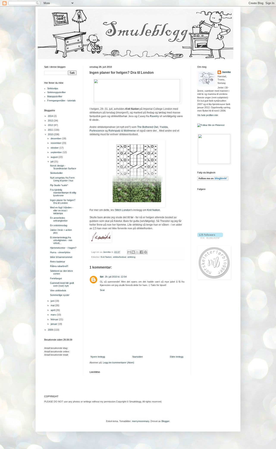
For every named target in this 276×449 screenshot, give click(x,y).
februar (55, 319)
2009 (51, 329)
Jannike (226, 72)
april (53, 310)
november (56, 143)
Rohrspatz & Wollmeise (122, 130)
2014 (51, 116)
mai (53, 305)
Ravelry (154, 116)
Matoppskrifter (54, 96)
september (57, 152)
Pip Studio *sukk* (59, 185)
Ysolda (164, 127)
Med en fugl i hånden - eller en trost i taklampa (61, 210)
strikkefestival (119, 257)
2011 (51, 130)
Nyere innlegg (98, 356)
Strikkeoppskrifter (56, 92)
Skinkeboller (56, 173)
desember (56, 138)
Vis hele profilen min (207, 115)
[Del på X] (137, 252)
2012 (51, 125)
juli (52, 161)
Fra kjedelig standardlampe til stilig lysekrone (63, 192)
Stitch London (123, 210)
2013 (51, 120)
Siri (102, 276)
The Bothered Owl (147, 127)
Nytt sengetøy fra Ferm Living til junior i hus (62, 179)
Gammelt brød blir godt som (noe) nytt (62, 284)
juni (53, 301)
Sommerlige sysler (59, 295)
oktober (55, 147)
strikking (131, 257)
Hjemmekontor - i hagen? (63, 247)
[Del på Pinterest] (145, 252)
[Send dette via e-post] (129, 252)
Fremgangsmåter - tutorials (61, 100)
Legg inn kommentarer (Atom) (118, 362)
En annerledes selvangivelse (58, 219)
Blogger (165, 421)
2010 (51, 134)
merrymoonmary (140, 421)
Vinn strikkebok (58, 290)
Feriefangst (56, 278)
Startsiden (137, 356)
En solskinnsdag (58, 225)
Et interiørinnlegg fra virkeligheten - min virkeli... (61, 240)
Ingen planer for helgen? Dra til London (62, 201)
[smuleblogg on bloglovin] (212, 179)
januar (54, 324)
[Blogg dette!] (133, 252)
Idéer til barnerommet (61, 257)
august (54, 157)
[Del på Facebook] (141, 252)
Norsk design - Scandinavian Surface (63, 167)
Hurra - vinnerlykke (60, 252)
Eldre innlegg (176, 356)
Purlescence (96, 130)
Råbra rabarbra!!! (59, 266)
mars (54, 314)
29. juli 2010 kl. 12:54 (116, 276)
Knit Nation (153, 210)
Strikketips (52, 88)
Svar (102, 290)
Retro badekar (57, 261)
